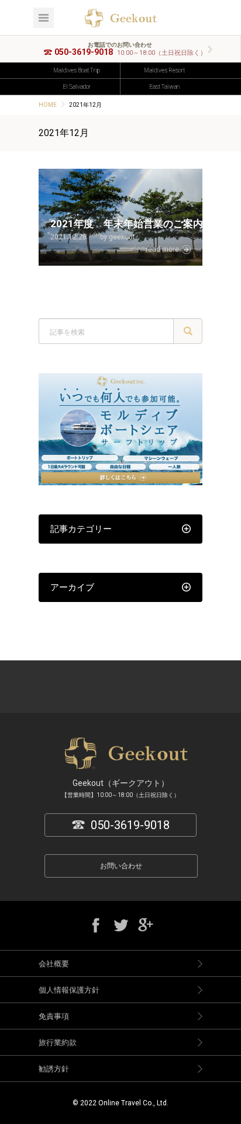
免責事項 (54, 1016)
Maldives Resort (164, 70)
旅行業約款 (58, 1042)
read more (162, 249)
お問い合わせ (121, 866)
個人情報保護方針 (69, 990)
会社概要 (54, 964)
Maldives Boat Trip (76, 70)
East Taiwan (164, 86)
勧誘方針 (54, 1069)
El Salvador (77, 86)
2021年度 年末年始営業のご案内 (126, 223)
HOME (48, 105)
